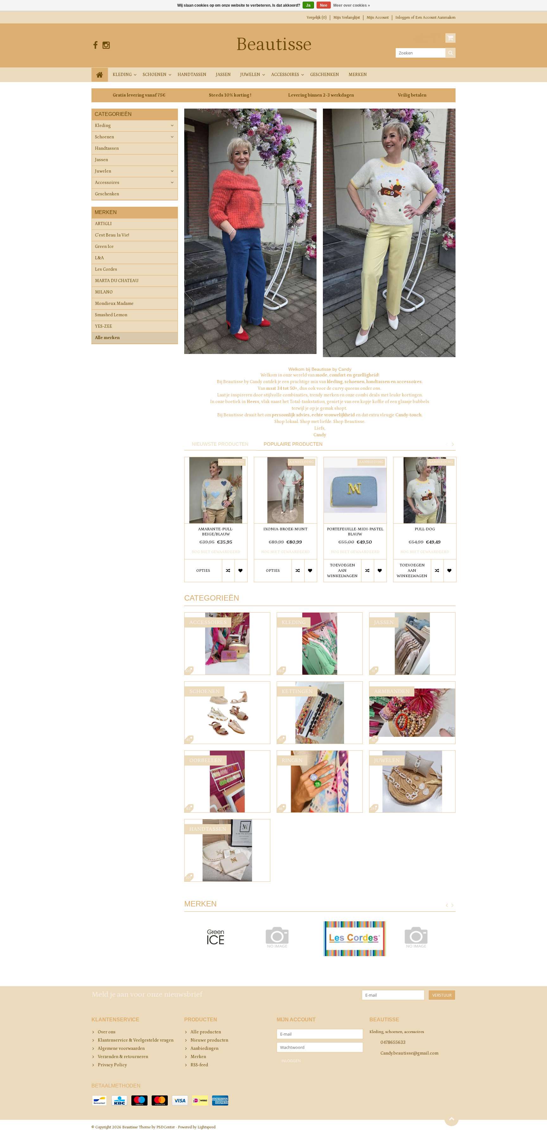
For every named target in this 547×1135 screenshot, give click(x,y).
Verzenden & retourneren (123, 1056)
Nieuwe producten (209, 1040)
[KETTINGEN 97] (319, 684)
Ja (308, 5)
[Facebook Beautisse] (95, 45)
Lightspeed (207, 1127)
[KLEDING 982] (319, 615)
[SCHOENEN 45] (227, 684)
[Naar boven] (451, 1119)
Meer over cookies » (351, 5)
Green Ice (104, 246)
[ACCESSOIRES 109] (227, 615)
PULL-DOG (425, 529)
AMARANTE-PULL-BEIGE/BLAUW (215, 532)
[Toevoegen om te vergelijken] (228, 570)
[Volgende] (453, 905)
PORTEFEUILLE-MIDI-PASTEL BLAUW (355, 532)
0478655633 (393, 1042)
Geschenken (324, 74)
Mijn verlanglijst (346, 18)
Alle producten (206, 1032)
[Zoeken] (450, 53)
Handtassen (192, 74)
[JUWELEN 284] (412, 753)
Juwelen (250, 74)
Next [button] (453, 444)
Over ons (107, 1032)
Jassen (223, 74)
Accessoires (285, 74)
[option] (216, 523)
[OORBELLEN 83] (227, 753)
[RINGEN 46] (319, 753)
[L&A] (285, 937)
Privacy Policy (112, 1065)
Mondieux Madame (114, 303)
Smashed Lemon (111, 315)
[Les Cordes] (354, 938)
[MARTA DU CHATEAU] (424, 937)
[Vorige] (447, 905)
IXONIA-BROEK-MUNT (285, 529)
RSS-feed (199, 1065)
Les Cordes (106, 269)
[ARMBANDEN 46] (412, 684)
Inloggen (403, 18)
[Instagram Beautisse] (106, 45)
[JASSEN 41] (412, 615)
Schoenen (155, 74)
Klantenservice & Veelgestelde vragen (135, 1040)
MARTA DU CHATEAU (116, 280)
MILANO (104, 292)
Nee (323, 5)
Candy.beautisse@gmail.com (409, 1053)
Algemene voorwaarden (121, 1048)
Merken (358, 74)
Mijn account (378, 18)
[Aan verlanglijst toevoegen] (241, 570)
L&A (99, 258)
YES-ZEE (103, 326)
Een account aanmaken (435, 18)
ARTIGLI (103, 223)
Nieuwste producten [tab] (220, 444)
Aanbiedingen (204, 1048)
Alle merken (107, 337)
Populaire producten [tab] (293, 444)
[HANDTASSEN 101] (227, 822)
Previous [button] (446, 444)
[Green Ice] (215, 938)
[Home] (99, 75)
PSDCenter (165, 1127)
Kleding (122, 74)
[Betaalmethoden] (99, 1100)
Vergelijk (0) (317, 18)
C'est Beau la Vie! (112, 235)
